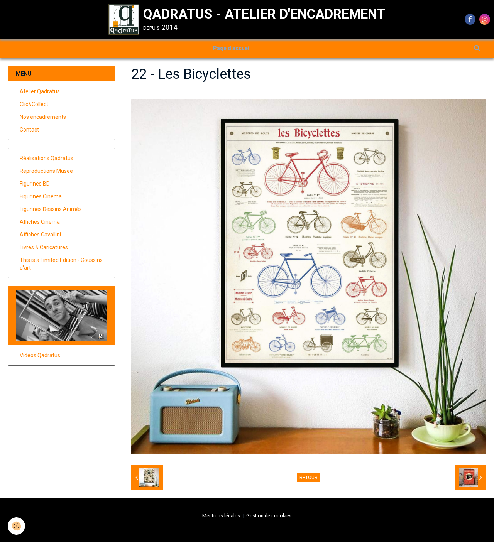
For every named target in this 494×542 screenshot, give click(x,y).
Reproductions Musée (46, 171)
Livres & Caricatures (44, 247)
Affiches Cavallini (40, 234)
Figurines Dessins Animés (51, 209)
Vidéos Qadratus (40, 355)
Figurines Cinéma (41, 196)
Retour (308, 477)
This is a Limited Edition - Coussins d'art (61, 264)
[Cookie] (16, 526)
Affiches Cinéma (40, 222)
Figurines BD (35, 184)
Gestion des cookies (269, 515)
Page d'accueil (232, 48)
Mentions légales (221, 515)
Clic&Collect (34, 104)
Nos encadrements (43, 117)
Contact (29, 130)
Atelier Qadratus (40, 91)
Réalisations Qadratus (46, 158)
